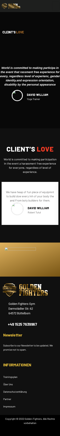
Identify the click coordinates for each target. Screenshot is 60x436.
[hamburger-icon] (55, 6)
